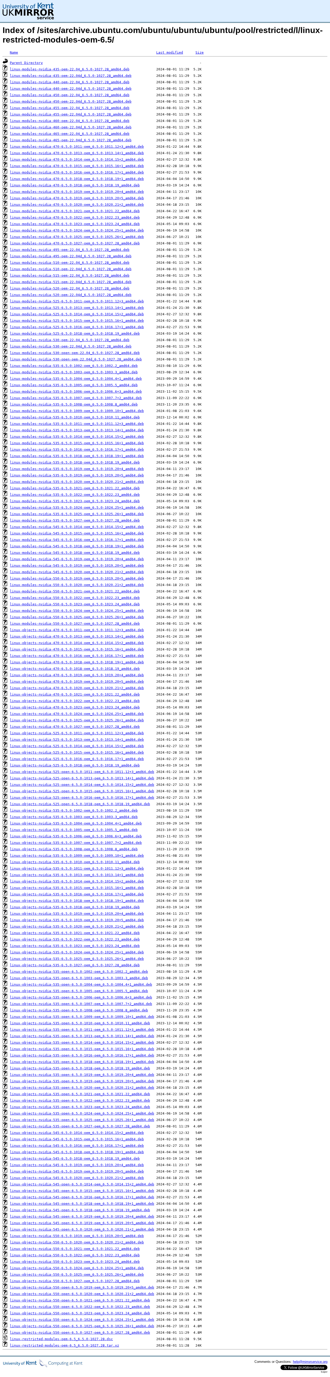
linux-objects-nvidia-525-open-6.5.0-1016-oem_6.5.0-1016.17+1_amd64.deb (82, 797)
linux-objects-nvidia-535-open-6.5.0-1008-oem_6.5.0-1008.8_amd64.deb (79, 1010)
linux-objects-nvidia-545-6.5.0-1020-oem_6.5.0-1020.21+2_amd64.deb (77, 1178)
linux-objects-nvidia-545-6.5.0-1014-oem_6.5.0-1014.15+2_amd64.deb (77, 1133)
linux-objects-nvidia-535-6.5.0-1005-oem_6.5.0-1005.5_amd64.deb (74, 830)
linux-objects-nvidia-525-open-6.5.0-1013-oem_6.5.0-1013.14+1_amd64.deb (82, 778)
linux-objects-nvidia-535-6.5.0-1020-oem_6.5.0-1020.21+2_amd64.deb (77, 926)
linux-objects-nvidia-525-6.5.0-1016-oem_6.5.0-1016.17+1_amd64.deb (77, 759)
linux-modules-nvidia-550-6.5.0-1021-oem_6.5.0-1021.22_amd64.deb (75, 591)
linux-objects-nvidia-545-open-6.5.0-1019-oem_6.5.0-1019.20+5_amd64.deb (82, 1223)
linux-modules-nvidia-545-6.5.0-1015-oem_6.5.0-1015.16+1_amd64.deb (77, 533)
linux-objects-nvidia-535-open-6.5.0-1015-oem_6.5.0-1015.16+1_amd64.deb (82, 1049)
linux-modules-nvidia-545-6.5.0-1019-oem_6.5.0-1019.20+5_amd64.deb (77, 565)
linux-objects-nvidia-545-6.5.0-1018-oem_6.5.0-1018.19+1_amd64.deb (77, 1152)
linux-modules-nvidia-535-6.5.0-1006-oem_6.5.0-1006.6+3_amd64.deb (76, 391)
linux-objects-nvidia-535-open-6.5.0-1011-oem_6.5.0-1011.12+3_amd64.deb (82, 1030)
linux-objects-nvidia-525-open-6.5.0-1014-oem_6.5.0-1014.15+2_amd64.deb (82, 785)
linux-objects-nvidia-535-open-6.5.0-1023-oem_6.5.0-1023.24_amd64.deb (80, 1107)
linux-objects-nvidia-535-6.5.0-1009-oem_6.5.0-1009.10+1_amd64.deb (77, 855)
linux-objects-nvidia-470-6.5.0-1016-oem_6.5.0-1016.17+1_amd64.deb (77, 656)
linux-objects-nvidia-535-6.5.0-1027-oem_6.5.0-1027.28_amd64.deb (75, 965)
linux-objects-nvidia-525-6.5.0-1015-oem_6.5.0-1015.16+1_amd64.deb (77, 752)
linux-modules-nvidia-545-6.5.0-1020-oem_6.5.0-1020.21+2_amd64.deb (77, 572)
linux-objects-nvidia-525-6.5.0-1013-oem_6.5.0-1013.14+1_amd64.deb (77, 739)
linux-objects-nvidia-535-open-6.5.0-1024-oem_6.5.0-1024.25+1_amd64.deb (82, 1113)
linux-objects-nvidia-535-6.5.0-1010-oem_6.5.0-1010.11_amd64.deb (75, 862)
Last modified (169, 52)
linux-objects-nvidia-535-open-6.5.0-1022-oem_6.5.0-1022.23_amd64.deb (80, 1100)
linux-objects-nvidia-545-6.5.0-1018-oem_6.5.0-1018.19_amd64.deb (75, 1158)
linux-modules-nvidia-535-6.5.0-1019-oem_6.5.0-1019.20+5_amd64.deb (77, 475)
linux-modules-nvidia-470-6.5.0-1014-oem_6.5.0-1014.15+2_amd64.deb (77, 159)
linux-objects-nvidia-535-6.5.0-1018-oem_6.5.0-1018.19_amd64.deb (75, 907)
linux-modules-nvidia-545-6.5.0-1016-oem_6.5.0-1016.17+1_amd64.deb (77, 540)
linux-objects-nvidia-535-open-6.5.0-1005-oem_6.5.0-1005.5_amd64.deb (79, 991)
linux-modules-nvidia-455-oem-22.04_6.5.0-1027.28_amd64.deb (69, 108)
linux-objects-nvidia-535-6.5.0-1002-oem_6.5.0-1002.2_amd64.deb (74, 810)
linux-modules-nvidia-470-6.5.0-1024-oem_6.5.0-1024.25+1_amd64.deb (77, 230)
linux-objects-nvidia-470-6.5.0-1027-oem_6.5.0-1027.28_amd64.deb (75, 727)
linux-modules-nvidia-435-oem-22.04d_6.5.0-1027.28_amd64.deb (70, 76)
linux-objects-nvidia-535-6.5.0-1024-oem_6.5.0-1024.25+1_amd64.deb (77, 952)
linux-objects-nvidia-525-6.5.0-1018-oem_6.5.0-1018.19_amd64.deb (75, 765)
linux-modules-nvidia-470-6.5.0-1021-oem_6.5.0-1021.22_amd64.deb (75, 211)
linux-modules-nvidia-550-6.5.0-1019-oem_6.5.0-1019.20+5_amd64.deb (77, 578)
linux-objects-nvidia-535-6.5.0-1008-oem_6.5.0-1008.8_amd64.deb (74, 849)
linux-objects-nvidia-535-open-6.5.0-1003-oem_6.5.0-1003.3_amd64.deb (79, 978)
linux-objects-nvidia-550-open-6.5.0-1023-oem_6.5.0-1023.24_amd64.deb (80, 1313)
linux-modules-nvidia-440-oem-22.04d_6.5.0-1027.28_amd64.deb (70, 88)
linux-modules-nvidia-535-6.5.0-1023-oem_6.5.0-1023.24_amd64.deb (75, 501)
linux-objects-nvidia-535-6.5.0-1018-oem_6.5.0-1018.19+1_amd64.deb (77, 901)
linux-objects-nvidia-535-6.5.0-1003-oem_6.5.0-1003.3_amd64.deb (74, 817)
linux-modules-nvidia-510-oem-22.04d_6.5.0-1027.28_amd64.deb (70, 269)
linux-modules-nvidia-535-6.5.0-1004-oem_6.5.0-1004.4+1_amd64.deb (76, 379)
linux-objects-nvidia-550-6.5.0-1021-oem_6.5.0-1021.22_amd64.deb (75, 1249)
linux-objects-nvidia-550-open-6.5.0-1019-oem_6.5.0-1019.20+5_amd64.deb (82, 1287)
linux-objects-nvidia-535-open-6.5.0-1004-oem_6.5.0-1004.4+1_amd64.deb (81, 984)
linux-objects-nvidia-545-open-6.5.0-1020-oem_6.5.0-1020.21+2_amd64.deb (82, 1229)
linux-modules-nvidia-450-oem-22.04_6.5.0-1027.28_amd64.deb (69, 95)
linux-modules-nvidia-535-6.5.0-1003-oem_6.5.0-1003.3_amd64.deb (74, 372)
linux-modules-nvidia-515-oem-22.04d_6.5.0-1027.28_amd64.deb (70, 282)
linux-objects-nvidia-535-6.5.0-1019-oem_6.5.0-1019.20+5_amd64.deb (77, 920)
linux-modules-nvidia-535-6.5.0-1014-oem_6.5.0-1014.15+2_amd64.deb (77, 437)
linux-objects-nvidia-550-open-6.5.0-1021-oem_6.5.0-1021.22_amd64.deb (80, 1300)
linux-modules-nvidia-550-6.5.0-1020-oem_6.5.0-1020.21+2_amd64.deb (77, 585)
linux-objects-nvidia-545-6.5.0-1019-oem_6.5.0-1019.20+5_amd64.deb (77, 1171)
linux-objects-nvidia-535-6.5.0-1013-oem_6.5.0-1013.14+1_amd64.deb (77, 875)
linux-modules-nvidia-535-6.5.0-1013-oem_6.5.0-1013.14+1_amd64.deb (77, 430)
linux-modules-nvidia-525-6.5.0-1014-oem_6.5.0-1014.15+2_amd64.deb (77, 314)
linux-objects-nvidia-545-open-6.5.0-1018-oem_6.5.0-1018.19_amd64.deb (80, 1210)
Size (199, 52)
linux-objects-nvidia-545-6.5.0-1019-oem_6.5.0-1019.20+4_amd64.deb (77, 1165)
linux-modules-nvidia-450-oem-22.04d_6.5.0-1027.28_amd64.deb (70, 101)
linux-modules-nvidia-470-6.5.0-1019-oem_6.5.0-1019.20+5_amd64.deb (77, 198)
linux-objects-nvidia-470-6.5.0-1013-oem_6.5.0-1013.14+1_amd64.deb (77, 636)
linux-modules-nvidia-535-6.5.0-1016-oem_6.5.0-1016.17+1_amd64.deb (77, 449)
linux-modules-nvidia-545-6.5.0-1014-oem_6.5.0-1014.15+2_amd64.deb (77, 527)
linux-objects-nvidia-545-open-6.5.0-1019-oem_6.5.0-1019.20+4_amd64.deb (82, 1216)
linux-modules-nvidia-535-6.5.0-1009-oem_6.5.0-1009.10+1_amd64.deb (77, 411)
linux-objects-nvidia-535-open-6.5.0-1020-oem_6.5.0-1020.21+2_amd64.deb (82, 1088)
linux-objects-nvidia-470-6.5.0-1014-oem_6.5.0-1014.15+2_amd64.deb (77, 643)
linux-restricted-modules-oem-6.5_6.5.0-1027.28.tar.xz (64, 1345)
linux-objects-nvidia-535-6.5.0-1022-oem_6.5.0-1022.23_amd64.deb (75, 939)
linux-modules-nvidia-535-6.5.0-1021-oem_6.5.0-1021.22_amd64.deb (75, 488)
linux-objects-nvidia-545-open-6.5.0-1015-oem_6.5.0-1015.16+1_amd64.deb (82, 1191)
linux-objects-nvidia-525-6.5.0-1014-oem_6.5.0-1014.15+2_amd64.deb (77, 746)
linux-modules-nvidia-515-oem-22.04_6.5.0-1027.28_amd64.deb (69, 275)
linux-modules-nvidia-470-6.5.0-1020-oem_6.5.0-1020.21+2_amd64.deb (77, 205)
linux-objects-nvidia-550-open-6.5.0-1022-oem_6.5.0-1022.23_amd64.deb (80, 1307)
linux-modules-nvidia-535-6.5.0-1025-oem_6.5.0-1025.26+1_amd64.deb (77, 514)
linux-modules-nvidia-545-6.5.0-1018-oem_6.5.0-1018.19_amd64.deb (75, 553)
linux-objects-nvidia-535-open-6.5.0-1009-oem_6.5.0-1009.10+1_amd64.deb (82, 1017)
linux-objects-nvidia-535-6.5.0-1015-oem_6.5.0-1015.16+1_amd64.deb (77, 888)
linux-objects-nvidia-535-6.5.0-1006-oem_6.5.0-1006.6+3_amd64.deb (76, 836)
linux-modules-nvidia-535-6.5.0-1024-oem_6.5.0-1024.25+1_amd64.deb (77, 507)
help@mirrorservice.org (310, 1362)
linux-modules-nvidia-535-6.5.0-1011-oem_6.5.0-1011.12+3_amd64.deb (77, 424)
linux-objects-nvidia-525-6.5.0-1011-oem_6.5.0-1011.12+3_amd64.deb (77, 733)
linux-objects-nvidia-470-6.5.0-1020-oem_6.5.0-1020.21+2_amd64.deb (77, 688)
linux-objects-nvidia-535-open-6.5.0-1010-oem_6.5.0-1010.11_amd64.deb (80, 1023)
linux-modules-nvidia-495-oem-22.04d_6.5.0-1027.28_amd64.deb (70, 256)
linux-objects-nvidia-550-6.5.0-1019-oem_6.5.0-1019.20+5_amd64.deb (77, 1236)
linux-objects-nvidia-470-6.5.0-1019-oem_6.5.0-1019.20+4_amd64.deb (77, 675)
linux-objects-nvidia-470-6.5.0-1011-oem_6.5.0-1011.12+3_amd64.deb (77, 630)
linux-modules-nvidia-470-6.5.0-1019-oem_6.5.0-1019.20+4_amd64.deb (77, 192)
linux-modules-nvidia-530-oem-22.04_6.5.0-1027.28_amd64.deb (69, 340)
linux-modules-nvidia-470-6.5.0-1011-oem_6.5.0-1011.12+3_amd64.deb (77, 147)
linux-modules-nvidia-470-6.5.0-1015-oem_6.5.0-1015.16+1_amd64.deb (77, 166)
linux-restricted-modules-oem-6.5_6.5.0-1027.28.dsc (61, 1339)
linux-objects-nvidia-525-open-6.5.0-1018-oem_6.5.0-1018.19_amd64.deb (80, 804)
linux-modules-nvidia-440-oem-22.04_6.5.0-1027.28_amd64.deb (69, 82)
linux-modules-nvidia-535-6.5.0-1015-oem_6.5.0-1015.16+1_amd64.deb (77, 443)
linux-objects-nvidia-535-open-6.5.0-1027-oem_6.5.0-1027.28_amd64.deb (80, 1126)
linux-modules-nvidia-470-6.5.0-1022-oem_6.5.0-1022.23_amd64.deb (75, 217)
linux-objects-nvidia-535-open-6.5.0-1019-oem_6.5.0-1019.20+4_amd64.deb (82, 1075)
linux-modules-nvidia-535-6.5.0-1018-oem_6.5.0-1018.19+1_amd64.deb (77, 456)
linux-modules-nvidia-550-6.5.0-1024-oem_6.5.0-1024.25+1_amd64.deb (77, 611)
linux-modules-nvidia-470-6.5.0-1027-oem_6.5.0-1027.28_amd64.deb (75, 243)
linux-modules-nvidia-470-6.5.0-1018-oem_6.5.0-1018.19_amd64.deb (75, 185)
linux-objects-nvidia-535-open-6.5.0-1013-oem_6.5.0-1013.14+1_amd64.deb (82, 1036)
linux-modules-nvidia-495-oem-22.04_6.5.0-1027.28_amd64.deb (69, 250)
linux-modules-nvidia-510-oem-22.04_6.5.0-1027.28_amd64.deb (69, 263)
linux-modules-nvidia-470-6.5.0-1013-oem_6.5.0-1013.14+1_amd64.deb (77, 153)
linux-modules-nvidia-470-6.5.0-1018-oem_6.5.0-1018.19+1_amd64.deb (77, 179)
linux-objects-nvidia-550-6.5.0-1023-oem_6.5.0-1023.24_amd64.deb (75, 1262)
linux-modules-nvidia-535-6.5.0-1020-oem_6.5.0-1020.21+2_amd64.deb (77, 482)
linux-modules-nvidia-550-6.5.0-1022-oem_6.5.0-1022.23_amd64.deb (75, 598)
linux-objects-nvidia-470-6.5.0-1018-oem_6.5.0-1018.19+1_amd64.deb (77, 662)
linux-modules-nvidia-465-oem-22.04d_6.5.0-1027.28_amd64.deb (70, 140)
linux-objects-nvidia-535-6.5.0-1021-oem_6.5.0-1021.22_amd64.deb (75, 933)
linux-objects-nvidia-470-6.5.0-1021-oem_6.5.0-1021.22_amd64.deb (75, 694)
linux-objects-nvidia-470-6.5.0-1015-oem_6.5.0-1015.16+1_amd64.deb (77, 649)
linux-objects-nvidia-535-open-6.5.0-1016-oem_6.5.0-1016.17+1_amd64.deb (82, 1055)
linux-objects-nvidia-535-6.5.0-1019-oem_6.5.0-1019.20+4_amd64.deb (77, 914)
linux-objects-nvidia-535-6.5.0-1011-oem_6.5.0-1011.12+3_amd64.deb (77, 868)
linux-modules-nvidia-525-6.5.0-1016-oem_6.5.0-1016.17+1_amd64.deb (77, 327)
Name (14, 52)
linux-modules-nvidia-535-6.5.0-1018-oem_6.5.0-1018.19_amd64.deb (75, 462)
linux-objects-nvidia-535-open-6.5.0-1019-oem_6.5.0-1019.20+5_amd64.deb (82, 1081)
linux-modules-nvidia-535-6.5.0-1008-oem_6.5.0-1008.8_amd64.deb (74, 404)
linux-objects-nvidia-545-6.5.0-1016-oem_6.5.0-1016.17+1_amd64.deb (77, 1146)
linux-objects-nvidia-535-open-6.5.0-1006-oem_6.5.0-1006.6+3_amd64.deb (81, 997)
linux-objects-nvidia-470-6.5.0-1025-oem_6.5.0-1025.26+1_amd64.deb (77, 720)
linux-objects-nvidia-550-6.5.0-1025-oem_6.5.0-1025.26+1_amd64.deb (77, 1274)
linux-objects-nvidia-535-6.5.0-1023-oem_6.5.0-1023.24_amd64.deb (75, 946)
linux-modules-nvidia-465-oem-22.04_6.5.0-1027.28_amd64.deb (69, 134)
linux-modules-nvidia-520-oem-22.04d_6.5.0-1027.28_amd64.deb (70, 295)
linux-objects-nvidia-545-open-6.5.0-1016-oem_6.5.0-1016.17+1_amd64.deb (82, 1197)
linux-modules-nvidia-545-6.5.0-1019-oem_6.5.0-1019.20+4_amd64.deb (77, 559)
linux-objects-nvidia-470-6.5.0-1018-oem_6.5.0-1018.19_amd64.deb (75, 669)
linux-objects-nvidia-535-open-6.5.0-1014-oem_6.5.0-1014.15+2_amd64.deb (82, 1042)
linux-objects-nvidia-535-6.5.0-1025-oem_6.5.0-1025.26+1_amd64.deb (77, 959)
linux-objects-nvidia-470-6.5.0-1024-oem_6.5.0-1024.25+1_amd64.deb (77, 714)
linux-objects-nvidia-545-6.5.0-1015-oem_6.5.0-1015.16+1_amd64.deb (77, 1139)
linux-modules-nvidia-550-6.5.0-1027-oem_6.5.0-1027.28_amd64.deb (75, 623)
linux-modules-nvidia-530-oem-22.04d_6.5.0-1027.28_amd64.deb (70, 346)
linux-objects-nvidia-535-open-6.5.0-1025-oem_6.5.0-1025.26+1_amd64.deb (82, 1120)
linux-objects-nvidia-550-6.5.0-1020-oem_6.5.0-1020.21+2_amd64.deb (77, 1242)
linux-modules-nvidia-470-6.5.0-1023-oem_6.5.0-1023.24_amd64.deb (75, 224)
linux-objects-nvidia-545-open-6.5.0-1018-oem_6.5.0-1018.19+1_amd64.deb (82, 1204)
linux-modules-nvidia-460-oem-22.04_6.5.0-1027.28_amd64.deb (69, 121)
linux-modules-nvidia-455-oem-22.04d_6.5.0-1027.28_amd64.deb (70, 114)
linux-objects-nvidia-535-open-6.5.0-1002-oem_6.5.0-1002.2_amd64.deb (79, 972)
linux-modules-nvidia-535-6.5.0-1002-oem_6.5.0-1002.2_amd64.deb (74, 366)
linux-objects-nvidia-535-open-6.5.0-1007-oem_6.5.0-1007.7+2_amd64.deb (81, 1004)
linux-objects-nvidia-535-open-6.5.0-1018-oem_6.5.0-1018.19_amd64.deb (80, 1068)
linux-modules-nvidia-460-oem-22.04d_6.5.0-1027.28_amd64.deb (70, 127)
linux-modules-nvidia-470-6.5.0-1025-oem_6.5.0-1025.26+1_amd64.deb (77, 237)
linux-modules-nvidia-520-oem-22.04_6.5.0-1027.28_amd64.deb (69, 288)
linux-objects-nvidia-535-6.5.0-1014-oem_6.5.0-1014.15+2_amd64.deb (77, 881)
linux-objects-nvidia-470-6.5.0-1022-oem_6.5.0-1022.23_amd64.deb (75, 701)
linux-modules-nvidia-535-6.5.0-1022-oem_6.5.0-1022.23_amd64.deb (75, 495)
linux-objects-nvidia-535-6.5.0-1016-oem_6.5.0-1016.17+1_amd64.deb (77, 894)
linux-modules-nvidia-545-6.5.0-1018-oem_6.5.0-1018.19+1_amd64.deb (77, 546)
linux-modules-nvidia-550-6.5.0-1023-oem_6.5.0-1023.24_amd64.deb (75, 604)
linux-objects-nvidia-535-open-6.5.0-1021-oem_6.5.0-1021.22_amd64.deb (80, 1094)
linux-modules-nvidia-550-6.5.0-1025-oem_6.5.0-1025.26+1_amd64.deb (77, 617)
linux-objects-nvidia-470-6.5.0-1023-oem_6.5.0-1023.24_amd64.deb (75, 707)
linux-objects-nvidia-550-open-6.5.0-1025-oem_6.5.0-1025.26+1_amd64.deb (82, 1326)
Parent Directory (26, 63)
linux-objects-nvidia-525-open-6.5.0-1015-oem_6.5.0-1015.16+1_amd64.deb (82, 791)
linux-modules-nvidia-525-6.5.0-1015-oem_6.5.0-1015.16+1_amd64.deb (77, 321)
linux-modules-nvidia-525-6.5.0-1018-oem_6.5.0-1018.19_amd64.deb (75, 333)
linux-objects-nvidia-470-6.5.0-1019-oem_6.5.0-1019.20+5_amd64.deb (77, 681)
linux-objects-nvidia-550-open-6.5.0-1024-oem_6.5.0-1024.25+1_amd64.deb (82, 1320)
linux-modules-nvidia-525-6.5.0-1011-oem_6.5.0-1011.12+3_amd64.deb (77, 301)
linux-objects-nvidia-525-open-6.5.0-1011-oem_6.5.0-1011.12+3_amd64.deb (82, 772)
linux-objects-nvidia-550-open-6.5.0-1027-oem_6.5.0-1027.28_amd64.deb (80, 1332)
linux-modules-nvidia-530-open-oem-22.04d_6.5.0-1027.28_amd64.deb (76, 359)
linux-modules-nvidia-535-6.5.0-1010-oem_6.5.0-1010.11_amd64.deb (75, 417)
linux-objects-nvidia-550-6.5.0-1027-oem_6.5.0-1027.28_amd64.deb (75, 1281)
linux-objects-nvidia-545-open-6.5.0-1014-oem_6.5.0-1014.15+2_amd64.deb (82, 1184)
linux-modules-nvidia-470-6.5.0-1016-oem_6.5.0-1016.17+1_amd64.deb (77, 172)
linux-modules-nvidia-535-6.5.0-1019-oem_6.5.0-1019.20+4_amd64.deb (77, 469)
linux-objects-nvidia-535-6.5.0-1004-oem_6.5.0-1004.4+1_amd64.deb (76, 823)
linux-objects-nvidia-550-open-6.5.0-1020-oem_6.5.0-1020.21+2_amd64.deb (82, 1294)
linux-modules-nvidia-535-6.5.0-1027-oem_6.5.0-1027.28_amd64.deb (75, 520)
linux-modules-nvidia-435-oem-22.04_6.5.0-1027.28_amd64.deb (69, 69)
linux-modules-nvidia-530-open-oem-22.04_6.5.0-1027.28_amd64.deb (75, 353)
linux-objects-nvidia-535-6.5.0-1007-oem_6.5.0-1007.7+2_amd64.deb (76, 843)
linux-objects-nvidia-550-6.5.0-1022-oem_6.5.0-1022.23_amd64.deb (75, 1255)
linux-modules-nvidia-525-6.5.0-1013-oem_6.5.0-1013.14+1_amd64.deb (77, 308)
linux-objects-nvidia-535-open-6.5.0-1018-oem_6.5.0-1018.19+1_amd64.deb (82, 1062)
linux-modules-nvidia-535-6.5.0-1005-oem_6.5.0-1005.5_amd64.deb (74, 385)
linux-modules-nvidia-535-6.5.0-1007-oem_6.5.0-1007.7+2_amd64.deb (76, 398)
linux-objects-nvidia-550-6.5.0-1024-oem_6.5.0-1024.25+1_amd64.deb (77, 1268)
